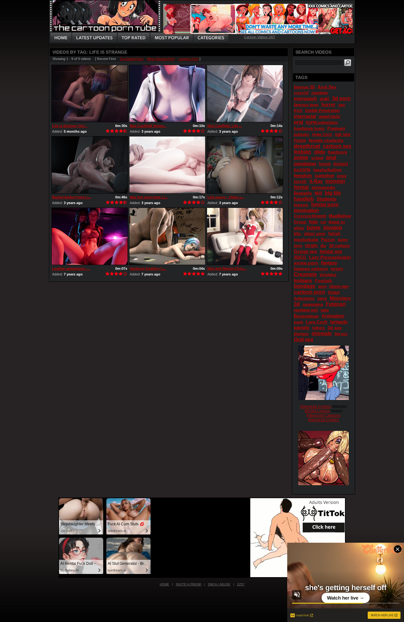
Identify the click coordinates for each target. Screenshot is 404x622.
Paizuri (328, 239)
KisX (298, 110)
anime (301, 157)
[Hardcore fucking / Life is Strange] (167, 236)
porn (322, 286)
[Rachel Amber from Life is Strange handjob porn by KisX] (90, 164)
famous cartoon (311, 268)
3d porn (341, 98)
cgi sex (342, 134)
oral (298, 122)
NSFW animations (322, 122)
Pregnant (336, 128)
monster (335, 181)
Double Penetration (322, 110)
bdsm (313, 227)
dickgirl (340, 163)
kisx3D (300, 181)
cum (298, 321)
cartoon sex (337, 146)
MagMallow (340, 216)
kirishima (328, 275)
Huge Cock (322, 134)
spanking (319, 93)
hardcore (337, 151)
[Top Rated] (133, 38)
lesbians (303, 280)
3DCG (300, 257)
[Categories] (211, 38)
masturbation (327, 169)
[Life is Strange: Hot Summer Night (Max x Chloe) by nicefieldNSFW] (90, 93)
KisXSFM (302, 170)
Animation (333, 315)
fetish (334, 233)
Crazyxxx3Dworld (310, 216)
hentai (301, 187)
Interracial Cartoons (324, 415)
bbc (297, 233)
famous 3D (304, 87)
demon (301, 333)
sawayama (313, 304)
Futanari (336, 304)
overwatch (305, 98)
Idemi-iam (339, 286)
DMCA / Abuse (219, 584)
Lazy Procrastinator (330, 257)
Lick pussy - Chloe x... (225, 197)
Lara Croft (316, 321)
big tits (333, 193)
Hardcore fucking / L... (148, 268)
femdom (303, 175)
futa (313, 221)
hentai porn (325, 204)
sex (341, 104)
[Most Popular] (171, 38)
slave (322, 298)
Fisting (300, 140)
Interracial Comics (315, 406)
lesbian (302, 151)
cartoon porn (309, 292)
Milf (318, 193)
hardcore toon (309, 128)
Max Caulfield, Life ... (224, 126)
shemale (322, 333)
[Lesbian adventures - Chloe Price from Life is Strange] (90, 236)
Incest (324, 163)
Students (326, 199)
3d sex (335, 327)
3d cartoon (339, 245)
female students (326, 140)
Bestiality (303, 193)
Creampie (305, 274)
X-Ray (316, 181)
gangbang (305, 163)
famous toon (306, 104)
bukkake (301, 134)
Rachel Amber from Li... (71, 197)
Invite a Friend (188, 584)
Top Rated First (131, 59)
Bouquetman (306, 316)
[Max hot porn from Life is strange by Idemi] (167, 164)
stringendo (323, 187)
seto (325, 310)
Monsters (340, 298)
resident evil (306, 310)
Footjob (323, 280)
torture (337, 269)
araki (324, 98)
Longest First (188, 59)
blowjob (332, 227)
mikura (318, 328)
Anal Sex (327, 86)
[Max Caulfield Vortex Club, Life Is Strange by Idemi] (167, 93)
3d (297, 304)
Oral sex (303, 339)
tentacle (339, 321)
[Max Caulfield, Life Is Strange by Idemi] (245, 93)
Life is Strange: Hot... (69, 126)
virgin (311, 245)
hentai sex (331, 251)
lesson (301, 204)
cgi (323, 222)
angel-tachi (329, 116)
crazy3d (301, 93)
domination (306, 210)
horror (328, 104)
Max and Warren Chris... (227, 268)
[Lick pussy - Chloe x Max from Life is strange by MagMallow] (245, 164)
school (317, 158)
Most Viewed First (161, 59)
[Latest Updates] (94, 38)
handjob (304, 199)
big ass (341, 334)
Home (164, 584)
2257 (241, 584)
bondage (304, 286)
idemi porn (314, 233)
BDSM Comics (317, 411)
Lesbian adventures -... (71, 268)
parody (301, 327)
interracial (305, 116)
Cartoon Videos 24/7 (259, 37)
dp (323, 245)
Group (300, 222)
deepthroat (307, 146)
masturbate (306, 239)
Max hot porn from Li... (149, 197)
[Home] (61, 38)
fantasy (329, 262)
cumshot (324, 175)
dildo (319, 151)
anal (331, 157)
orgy (342, 175)
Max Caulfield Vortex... (148, 126)
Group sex (305, 251)
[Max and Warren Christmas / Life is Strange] (245, 236)
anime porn (306, 262)
